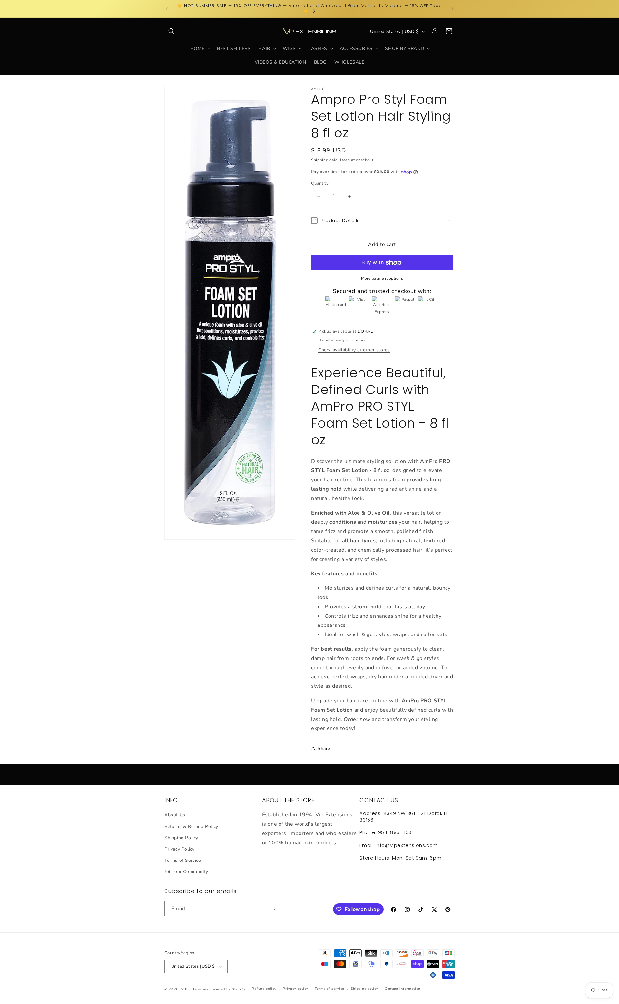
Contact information (402, 988)
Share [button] (324, 748)
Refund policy (264, 988)
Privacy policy (295, 988)
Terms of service (329, 988)
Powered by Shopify (227, 989)
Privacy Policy (179, 849)
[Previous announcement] (167, 9)
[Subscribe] (273, 908)
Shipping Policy (181, 838)
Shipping (320, 159)
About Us (174, 815)
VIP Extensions (194, 989)
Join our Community (186, 872)
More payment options (382, 278)
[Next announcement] (452, 9)
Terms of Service (182, 860)
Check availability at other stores (354, 350)
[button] (171, 31)
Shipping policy (364, 988)
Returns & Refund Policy (191, 826)
